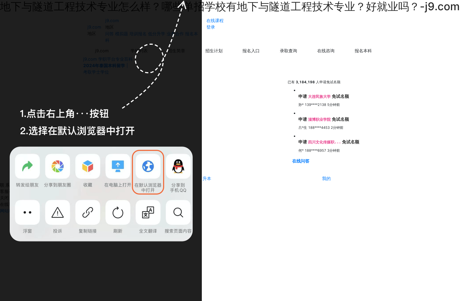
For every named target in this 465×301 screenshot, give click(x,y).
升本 (207, 178)
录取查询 (288, 50)
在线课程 (215, 20)
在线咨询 (325, 50)
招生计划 (214, 50)
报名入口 (251, 50)
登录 (210, 27)
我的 (326, 178)
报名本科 (363, 50)
